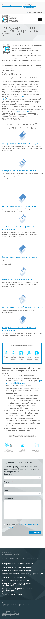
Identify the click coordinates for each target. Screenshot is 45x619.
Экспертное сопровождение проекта (19, 257)
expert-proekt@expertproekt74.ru (12, 6)
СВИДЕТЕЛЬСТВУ (22, 111)
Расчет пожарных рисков (12, 594)
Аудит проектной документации (17, 279)
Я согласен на (23, 526)
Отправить (35, 532)
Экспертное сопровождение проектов (17, 577)
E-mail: (6, 490)
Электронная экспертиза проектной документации (17, 590)
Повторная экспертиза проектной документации (22, 573)
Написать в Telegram (29, 6)
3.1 (7, 99)
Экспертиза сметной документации (19, 170)
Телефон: (8, 482)
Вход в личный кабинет (36, 12)
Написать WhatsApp (29, 7)
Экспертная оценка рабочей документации (22, 307)
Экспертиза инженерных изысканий (19, 206)
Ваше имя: (9, 474)
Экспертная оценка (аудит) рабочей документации (16, 584)
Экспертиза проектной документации (20, 143)
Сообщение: (9, 498)
